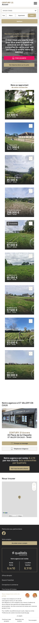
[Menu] (35, 3)
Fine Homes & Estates (9, 589)
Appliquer (19, 21)
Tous (3, 15)
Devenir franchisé (8, 580)
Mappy (20, 516)
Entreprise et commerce (10, 584)
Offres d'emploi (7, 575)
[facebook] (4, 533)
